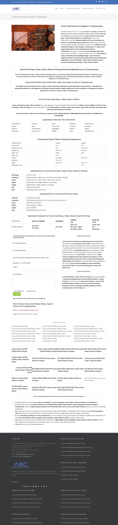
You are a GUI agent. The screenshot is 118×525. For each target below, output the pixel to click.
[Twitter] (28, 486)
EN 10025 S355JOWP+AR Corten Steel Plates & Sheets (71, 350)
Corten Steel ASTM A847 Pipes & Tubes (54, 328)
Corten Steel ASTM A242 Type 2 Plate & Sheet (23, 369)
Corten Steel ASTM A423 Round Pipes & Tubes (26, 333)
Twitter (29, 314)
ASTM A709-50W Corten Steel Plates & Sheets (44, 388)
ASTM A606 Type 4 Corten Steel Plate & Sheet (20, 388)
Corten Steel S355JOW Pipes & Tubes (85, 333)
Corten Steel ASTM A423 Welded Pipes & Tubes (26, 328)
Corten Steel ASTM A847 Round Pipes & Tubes (56, 336)
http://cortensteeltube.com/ (23, 456)
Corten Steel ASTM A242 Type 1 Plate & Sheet (94, 359)
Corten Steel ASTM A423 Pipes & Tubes (54, 326)
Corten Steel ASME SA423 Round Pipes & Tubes (88, 338)
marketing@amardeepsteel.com (45, 2)
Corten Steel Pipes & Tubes (20, 326)
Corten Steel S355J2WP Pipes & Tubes (54, 333)
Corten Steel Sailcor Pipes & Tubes (84, 341)
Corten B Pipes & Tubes (50, 341)
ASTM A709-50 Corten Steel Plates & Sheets (43, 359)
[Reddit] (46, 486)
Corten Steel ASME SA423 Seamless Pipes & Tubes (89, 331)
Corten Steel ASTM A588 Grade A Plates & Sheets (27, 522)
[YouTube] (36, 486)
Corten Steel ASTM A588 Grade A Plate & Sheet (20, 359)
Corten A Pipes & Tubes (50, 338)
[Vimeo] (33, 486)
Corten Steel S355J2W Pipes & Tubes (85, 336)
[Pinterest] (38, 486)
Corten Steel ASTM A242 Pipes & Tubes (24, 336)
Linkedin (35, 314)
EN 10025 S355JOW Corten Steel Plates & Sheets (95, 350)
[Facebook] (22, 486)
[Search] (104, 8)
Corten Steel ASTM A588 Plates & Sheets (25, 518)
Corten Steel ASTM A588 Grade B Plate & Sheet (47, 350)
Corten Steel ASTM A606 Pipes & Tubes (24, 338)
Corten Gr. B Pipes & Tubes (69, 479)
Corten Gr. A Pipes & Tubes (69, 475)
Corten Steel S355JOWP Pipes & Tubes (23, 341)
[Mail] (30, 486)
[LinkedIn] (44, 486)
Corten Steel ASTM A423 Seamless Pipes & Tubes (76, 503)
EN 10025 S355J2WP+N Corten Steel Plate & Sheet (70, 359)
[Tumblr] (41, 486)
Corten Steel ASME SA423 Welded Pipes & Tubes (57, 331)
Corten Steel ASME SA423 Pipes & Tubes (24, 331)
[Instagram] (25, 486)
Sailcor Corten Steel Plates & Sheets (20, 379)
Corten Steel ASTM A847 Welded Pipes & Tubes (88, 328)
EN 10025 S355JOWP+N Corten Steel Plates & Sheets (44, 370)
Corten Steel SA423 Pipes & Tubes (84, 326)
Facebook (24, 314)
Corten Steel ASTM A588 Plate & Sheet (19, 350)
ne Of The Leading (79, 31)
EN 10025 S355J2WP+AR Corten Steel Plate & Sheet (71, 388)
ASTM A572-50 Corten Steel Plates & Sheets (93, 370)
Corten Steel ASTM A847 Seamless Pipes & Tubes (27, 499)
